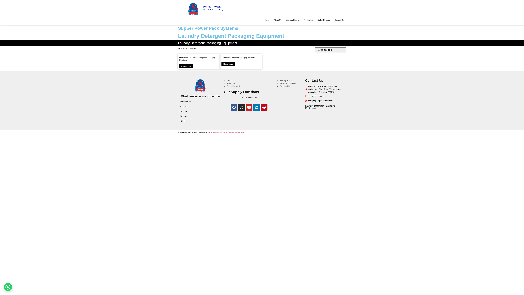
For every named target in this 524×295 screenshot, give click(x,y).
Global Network (323, 20)
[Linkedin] (256, 107)
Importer (183, 111)
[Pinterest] (264, 107)
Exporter (183, 116)
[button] (8, 287)
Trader (182, 121)
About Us (278, 20)
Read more (186, 66)
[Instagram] (241, 107)
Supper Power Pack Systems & (218, 132)
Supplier (183, 106)
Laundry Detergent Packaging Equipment (320, 107)
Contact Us (339, 20)
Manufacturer (185, 102)
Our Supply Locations (241, 92)
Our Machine (291, 20)
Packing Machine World (236, 132)
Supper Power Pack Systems (208, 28)
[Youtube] (249, 107)
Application (308, 20)
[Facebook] (234, 107)
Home (267, 20)
